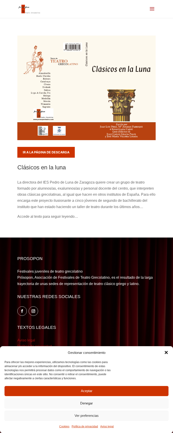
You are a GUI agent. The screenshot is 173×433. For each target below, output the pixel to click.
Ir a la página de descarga (46, 152)
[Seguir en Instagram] (33, 311)
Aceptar (86, 391)
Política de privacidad (85, 426)
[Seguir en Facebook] (22, 311)
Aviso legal (107, 426)
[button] (166, 352)
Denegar (86, 403)
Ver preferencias (87, 415)
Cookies (64, 426)
